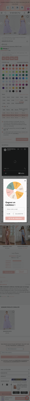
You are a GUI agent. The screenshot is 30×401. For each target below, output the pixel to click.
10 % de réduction (15, 218)
